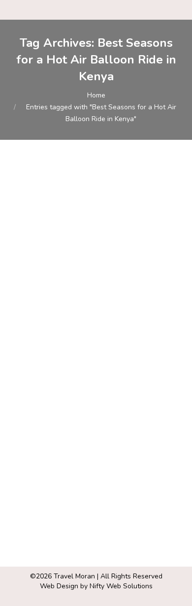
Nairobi (56, 323)
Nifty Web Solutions (121, 586)
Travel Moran (74, 576)
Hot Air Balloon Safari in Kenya (93, 306)
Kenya (31, 323)
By (68, 333)
